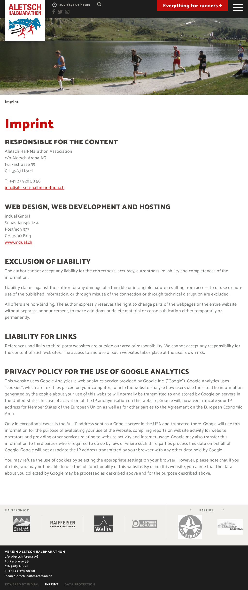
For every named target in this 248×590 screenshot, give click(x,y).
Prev (190, 509)
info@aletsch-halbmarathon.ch (34, 187)
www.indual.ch (18, 242)
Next (223, 509)
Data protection (79, 584)
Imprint (52, 584)
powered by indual (22, 584)
